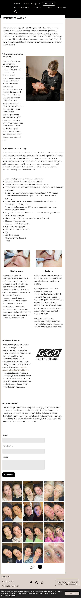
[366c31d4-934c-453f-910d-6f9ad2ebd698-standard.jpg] (33, 553)
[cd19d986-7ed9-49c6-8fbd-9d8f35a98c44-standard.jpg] (53, 532)
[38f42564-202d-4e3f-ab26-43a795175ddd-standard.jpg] (53, 491)
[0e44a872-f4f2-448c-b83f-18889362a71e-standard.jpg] (12, 532)
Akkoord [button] (72, 593)
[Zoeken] (15, 12)
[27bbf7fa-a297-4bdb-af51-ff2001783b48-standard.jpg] (12, 553)
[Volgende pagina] (40, 567)
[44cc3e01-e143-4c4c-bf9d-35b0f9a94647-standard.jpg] (33, 532)
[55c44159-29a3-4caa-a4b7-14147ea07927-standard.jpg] (53, 511)
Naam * (5, 435)
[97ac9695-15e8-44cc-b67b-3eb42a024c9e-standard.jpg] (12, 491)
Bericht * (5, 457)
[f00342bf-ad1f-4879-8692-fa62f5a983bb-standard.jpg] (33, 511)
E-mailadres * (7, 446)
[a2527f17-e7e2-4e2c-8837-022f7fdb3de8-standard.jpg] (53, 553)
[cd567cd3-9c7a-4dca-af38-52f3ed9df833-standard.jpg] (33, 491)
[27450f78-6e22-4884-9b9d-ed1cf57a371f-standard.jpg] (12, 511)
